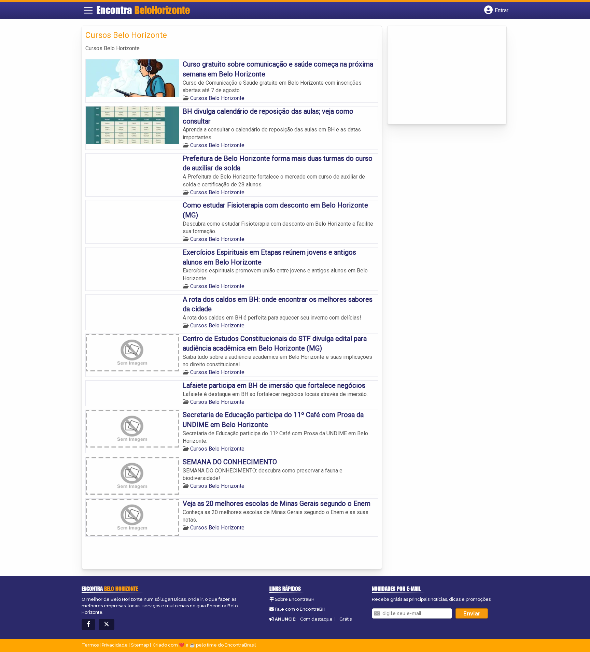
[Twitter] (106, 624)
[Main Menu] (88, 10)
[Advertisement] (442, 75)
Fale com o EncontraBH (300, 609)
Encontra (143, 10)
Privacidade (115, 645)
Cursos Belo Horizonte (217, 98)
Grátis (345, 619)
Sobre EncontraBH (294, 599)
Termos (90, 645)
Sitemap (140, 645)
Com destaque (316, 619)
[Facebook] (88, 624)
